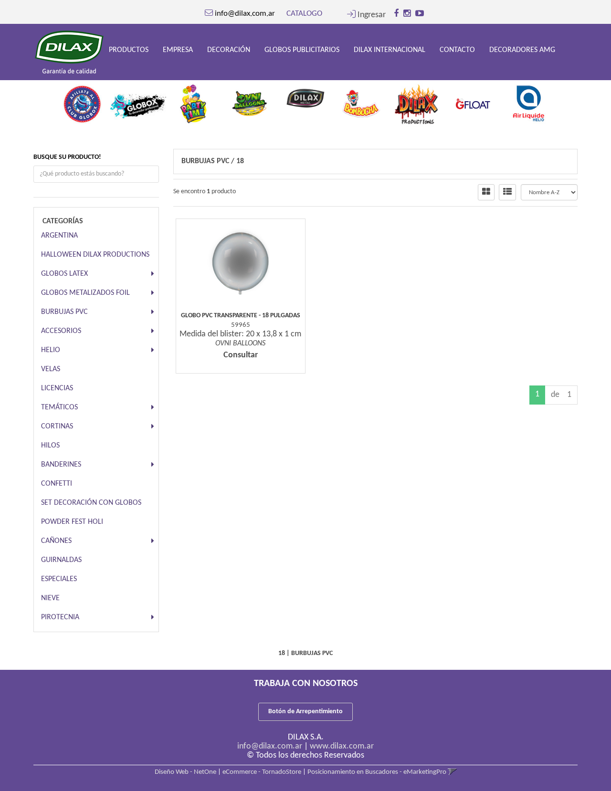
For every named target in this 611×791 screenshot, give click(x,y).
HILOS (50, 445)
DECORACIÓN (228, 50)
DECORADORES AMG (522, 50)
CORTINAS (57, 426)
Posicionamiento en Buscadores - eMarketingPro (376, 772)
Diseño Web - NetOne (185, 772)
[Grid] (486, 192)
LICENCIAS (57, 388)
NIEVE (50, 598)
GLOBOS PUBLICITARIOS (301, 50)
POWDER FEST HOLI (72, 522)
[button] (366, 15)
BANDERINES (61, 464)
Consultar (240, 355)
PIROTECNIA (60, 617)
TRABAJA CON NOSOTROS (306, 683)
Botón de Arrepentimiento (305, 711)
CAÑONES (56, 541)
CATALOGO (304, 14)
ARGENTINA (59, 235)
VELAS (50, 369)
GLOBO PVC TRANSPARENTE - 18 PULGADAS (240, 315)
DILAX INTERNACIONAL (389, 50)
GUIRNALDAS (61, 560)
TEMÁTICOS (59, 407)
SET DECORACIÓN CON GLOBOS (91, 503)
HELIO (50, 350)
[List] (507, 192)
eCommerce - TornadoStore (261, 772)
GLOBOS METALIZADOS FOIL (85, 293)
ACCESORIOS (61, 331)
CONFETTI (56, 484)
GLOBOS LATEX (64, 274)
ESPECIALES (59, 579)
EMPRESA (178, 50)
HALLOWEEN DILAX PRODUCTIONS (95, 255)
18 (240, 161)
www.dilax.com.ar (342, 746)
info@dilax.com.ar (269, 746)
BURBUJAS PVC (64, 312)
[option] (82, 101)
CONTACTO (457, 50)
